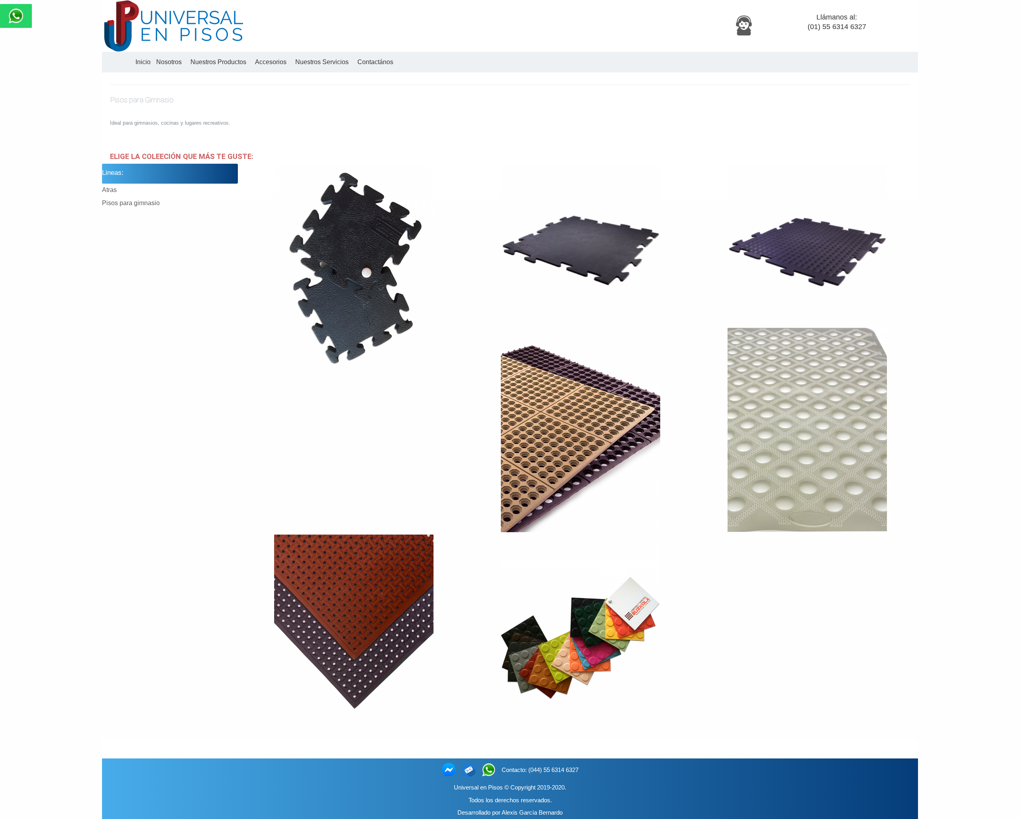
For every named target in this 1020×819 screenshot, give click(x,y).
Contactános (373, 62)
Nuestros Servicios (320, 62)
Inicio (143, 62)
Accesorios (269, 62)
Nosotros (169, 62)
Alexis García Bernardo (532, 812)
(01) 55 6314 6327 (837, 27)
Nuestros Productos (216, 62)
